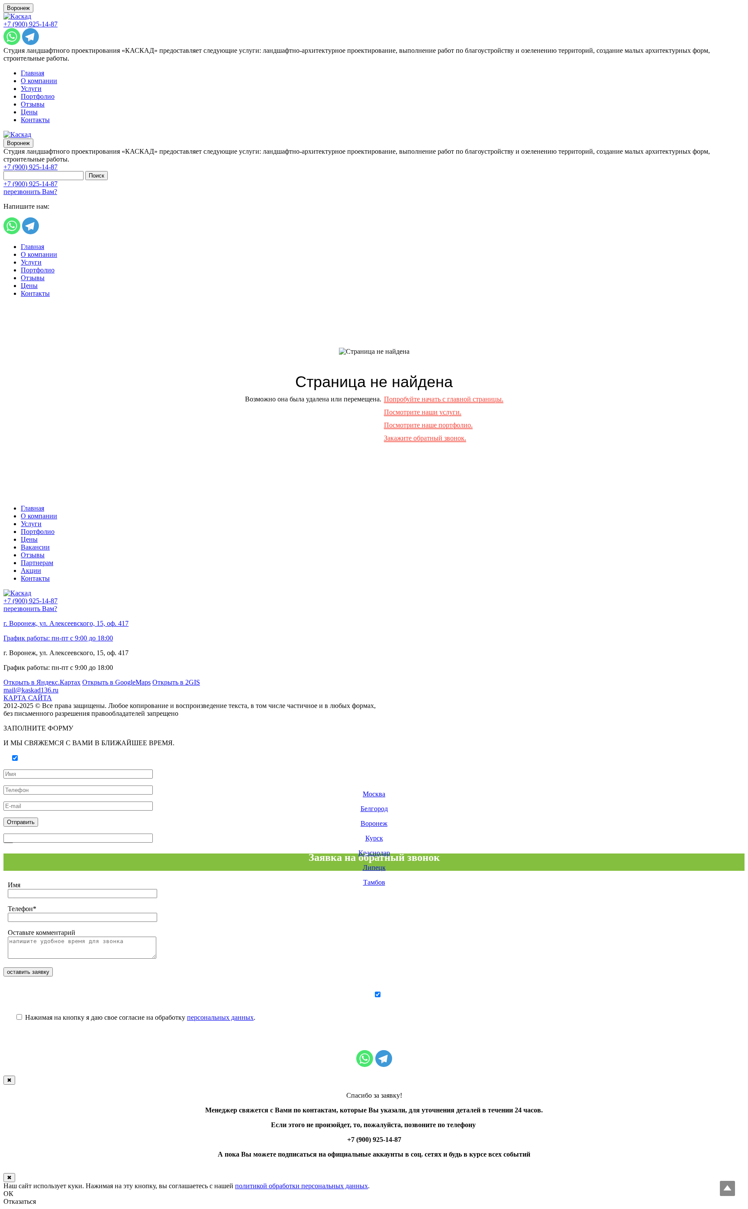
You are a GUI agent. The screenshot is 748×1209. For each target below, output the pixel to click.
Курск (374, 838)
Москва (374, 794)
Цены (29, 112)
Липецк (374, 867)
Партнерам (37, 562)
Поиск (96, 175)
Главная (32, 73)
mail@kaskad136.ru (30, 690)
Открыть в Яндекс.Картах (42, 682)
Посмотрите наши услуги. (422, 412)
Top (727, 1188)
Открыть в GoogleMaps (116, 682)
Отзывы (33, 104)
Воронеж (18, 8)
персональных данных (220, 1017)
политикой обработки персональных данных (301, 1186)
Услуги (31, 88)
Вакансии (35, 547)
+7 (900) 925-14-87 (30, 24)
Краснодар (374, 853)
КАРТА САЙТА (27, 697)
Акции (31, 570)
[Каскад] (17, 16)
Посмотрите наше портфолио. (428, 425)
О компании (39, 80)
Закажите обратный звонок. (425, 438)
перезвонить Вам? (30, 191)
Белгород (374, 808)
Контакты (35, 119)
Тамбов (374, 882)
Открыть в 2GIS (176, 682)
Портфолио (38, 96)
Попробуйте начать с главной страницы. (443, 399)
